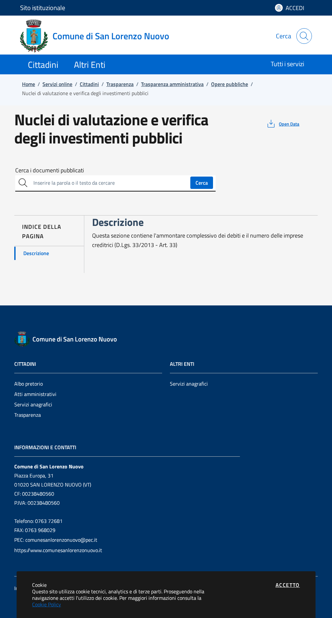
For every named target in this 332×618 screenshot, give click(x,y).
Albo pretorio (28, 384)
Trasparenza (27, 415)
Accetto (288, 584)
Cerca (202, 183)
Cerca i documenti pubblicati (49, 170)
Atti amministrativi (35, 394)
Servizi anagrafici (33, 404)
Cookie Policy (46, 604)
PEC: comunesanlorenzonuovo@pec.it (55, 540)
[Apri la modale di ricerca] (304, 36)
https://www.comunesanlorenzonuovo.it (58, 550)
